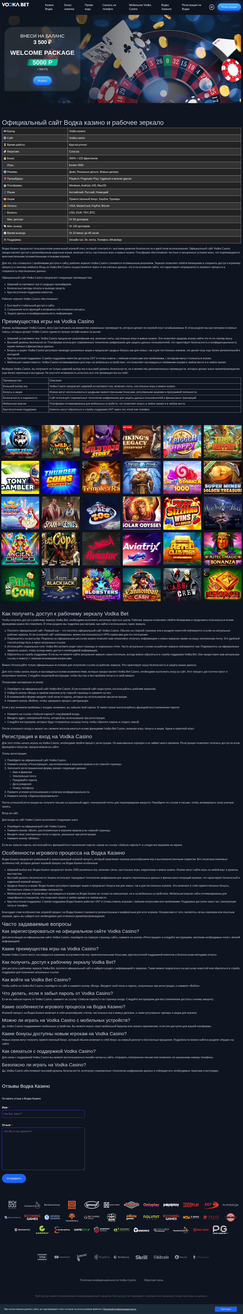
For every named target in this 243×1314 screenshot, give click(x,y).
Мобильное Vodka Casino (140, 7)
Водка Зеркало (166, 7)
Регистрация (229, 7)
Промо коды (89, 7)
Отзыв (6, 1125)
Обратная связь (153, 1280)
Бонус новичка (69, 7)
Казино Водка (49, 7)
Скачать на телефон (109, 7)
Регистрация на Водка (191, 7)
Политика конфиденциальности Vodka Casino (108, 1280)
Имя (4, 1107)
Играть (42, 80)
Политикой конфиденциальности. (120, 1309)
